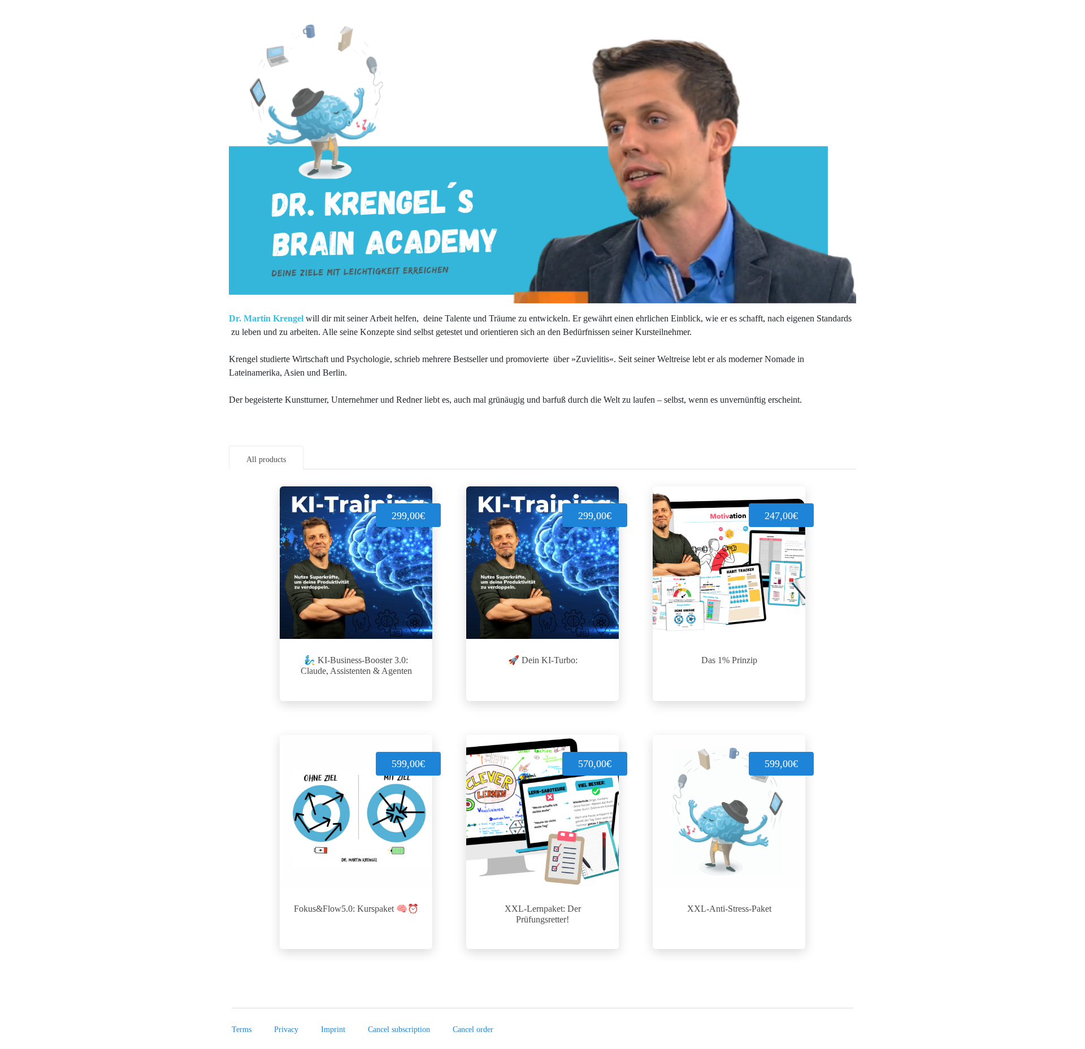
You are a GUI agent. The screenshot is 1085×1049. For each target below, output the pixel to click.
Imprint (333, 1029)
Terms (241, 1029)
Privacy (286, 1029)
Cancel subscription (399, 1029)
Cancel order (473, 1029)
